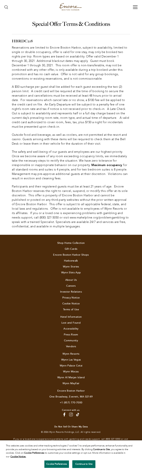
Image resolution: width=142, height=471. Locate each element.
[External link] (78, 414)
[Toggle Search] (6, 7)
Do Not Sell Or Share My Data (71, 426)
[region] (71, 455)
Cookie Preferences (56, 464)
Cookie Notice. (18, 456)
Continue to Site (83, 464)
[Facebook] (64, 414)
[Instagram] (71, 414)
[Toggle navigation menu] (135, 7)
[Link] (71, 7)
